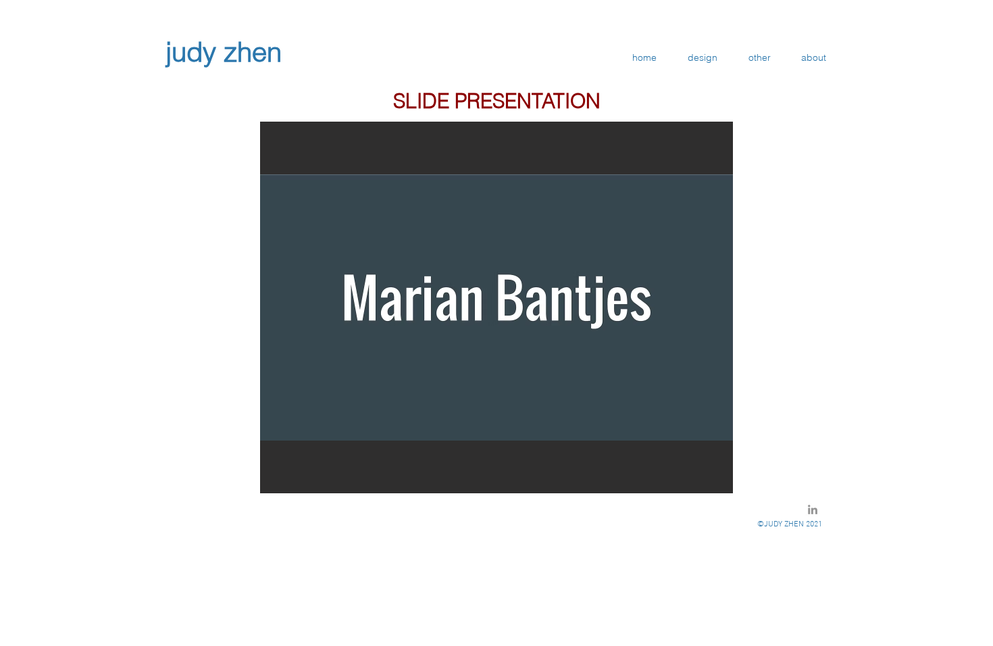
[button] (496, 307)
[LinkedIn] (812, 509)
